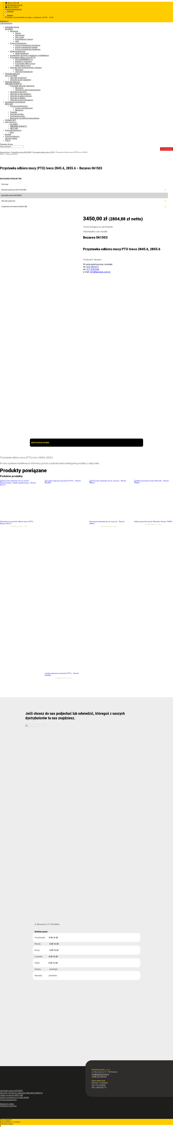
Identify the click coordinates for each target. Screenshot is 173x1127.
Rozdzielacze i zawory (24, 39)
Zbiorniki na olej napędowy (20, 80)
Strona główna (5, 152)
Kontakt (8, 134)
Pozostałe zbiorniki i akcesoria (22, 86)
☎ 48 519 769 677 (12, 7)
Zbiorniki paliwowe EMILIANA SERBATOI (13, 83)
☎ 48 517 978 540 (12, 3)
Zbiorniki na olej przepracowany (28, 90)
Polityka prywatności (8, 1106)
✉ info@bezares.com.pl (13, 5)
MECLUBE (14, 128)
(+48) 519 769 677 (99, 1076)
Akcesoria (14, 31)
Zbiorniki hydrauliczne (24, 72)
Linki (17, 41)
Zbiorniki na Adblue (17, 98)
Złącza (18, 33)
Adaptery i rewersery (23, 62)
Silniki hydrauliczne (17, 51)
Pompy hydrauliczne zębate (26, 47)
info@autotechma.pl (100, 1074)
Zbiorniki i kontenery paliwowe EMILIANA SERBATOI (21, 1093)
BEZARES (14, 124)
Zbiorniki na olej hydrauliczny (21, 100)
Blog (12, 132)
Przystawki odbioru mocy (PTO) (22, 57)
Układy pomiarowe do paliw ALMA (14, 1097)
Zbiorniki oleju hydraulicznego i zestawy (26, 68)
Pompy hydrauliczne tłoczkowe (27, 45)
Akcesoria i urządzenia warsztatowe (24, 118)
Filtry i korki (19, 37)
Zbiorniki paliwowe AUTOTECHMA (12, 75)
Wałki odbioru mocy (23, 66)
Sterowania (19, 35)
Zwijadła (13, 112)
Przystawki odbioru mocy (25, 64)
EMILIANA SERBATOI (18, 126)
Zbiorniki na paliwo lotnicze (21, 96)
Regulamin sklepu (7, 1104)
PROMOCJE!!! (10, 120)
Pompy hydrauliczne (18, 43)
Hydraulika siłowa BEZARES (12, 28)
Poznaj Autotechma (13, 130)
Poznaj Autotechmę (8, 1100)
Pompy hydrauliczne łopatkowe (27, 49)
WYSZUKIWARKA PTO (24, 59)
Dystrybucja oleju (17, 114)
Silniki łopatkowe (22, 53)
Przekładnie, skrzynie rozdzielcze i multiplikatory (29, 55)
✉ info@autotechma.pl (13, 9)
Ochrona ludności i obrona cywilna (12, 137)
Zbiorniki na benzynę (18, 78)
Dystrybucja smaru (17, 116)
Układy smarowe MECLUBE (11, 1095)
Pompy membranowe (19, 106)
